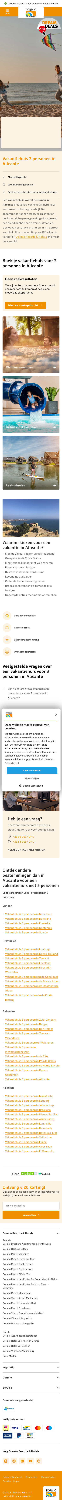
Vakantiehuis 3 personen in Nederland (28, 914)
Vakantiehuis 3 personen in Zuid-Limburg (30, 1019)
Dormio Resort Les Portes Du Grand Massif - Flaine (30, 1279)
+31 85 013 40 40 (24, 836)
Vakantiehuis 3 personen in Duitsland (28, 918)
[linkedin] (22, 1461)
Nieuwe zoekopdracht (23, 305)
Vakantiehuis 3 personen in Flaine (26, 1142)
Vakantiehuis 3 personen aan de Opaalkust (31, 976)
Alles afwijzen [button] (32, 778)
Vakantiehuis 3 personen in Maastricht (29, 1096)
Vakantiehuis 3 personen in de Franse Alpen (32, 981)
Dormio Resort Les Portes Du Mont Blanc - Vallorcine (25, 1286)
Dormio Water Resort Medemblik (20, 1298)
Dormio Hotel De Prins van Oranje (21, 1340)
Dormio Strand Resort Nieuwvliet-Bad (23, 1313)
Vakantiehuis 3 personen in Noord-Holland (31, 953)
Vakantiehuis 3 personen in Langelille (28, 1123)
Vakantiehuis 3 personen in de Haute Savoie (32, 1065)
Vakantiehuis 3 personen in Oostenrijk (28, 927)
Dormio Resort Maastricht (17, 1293)
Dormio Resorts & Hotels (31, 236)
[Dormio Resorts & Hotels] (31, 12)
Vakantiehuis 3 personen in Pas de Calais (30, 1060)
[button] (31, 786)
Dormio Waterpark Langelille (18, 1323)
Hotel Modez (9, 1356)
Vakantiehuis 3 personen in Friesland (28, 963)
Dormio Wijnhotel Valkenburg (18, 1351)
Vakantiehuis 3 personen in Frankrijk (27, 923)
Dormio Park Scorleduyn (16, 1254)
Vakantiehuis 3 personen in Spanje (26, 932)
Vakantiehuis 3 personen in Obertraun (28, 1146)
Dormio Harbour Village (15, 1248)
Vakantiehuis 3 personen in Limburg (27, 949)
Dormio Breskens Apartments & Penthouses (27, 1243)
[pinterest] (39, 1461)
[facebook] (14, 1461)
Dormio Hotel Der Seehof (16, 1345)
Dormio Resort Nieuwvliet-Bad (19, 1303)
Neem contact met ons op (26, 849)
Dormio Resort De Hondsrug (18, 1269)
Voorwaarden (48, 1477)
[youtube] (30, 1461)
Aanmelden (29, 1215)
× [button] (56, 714)
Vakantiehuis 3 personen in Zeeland (27, 958)
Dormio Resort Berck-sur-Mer (19, 1259)
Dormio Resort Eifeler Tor (16, 1274)
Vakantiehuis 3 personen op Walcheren (29, 1042)
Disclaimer (31, 1477)
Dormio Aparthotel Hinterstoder (20, 1335)
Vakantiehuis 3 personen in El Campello (29, 1151)
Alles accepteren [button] (32, 770)
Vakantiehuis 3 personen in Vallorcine (28, 1137)
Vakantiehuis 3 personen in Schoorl (27, 1100)
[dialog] (31, 750)
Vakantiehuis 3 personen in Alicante (27, 1079)
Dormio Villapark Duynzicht (17, 1318)
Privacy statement (12, 1477)
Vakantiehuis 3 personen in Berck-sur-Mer (31, 1132)
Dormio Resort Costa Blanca (18, 1264)
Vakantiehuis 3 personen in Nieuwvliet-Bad (32, 1114)
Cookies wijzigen (11, 1481)
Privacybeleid (12, 762)
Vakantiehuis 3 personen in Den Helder (29, 1028)
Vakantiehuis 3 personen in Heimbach (28, 1128)
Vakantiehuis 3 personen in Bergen (26, 1024)
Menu (7, 13)
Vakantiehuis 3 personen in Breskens (28, 1109)
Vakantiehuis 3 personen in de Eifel (26, 1056)
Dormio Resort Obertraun (16, 1308)
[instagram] (6, 1461)
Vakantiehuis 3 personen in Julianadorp (29, 1105)
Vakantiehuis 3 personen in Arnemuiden (30, 1119)
